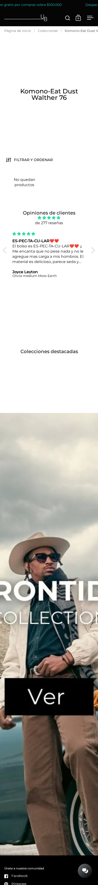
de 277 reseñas (49, 223)
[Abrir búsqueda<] (67, 17)
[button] (6, 250)
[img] (49, 217)
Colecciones (48, 31)
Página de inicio (17, 31)
